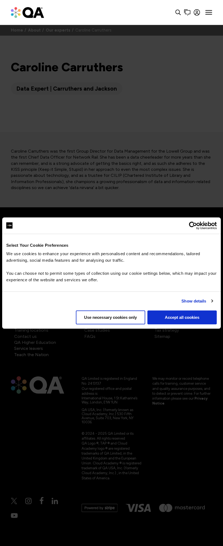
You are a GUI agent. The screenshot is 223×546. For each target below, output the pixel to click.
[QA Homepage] (27, 12)
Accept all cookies (182, 317)
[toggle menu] (208, 12)
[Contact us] (187, 12)
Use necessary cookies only (110, 317)
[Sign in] (197, 12)
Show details (193, 301)
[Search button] (178, 12)
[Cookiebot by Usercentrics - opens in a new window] (193, 225)
